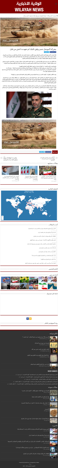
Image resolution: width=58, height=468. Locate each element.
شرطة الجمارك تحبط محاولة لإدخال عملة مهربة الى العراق (35, 418)
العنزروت (47, 409)
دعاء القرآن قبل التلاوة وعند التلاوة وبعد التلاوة (38, 355)
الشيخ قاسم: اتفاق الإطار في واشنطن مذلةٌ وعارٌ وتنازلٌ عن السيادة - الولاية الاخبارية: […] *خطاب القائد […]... (35, 381)
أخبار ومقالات (49, 15)
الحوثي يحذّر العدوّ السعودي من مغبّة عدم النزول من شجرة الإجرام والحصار (11, 178)
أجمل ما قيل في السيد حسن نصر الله (40, 349)
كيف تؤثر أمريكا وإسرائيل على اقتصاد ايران (39, 435)
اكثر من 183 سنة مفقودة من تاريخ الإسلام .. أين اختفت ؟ (35, 337)
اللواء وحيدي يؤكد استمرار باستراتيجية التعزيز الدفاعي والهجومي (31, 178)
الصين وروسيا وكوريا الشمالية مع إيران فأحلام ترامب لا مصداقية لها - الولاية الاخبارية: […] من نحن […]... (36, 374)
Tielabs (37, 462)
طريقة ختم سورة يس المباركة (42, 343)
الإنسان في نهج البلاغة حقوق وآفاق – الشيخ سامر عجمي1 (35, 390)
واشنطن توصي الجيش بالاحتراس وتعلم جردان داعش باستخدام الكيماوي (47, 158)
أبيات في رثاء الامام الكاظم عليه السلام (40, 364)
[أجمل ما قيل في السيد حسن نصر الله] (53, 351)
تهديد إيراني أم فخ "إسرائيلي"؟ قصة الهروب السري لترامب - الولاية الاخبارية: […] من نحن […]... (38, 376)
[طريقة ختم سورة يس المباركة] (53, 345)
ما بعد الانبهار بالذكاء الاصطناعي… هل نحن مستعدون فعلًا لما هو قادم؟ (32, 447)
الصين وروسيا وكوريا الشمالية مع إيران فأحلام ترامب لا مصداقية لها (33, 429)
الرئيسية (55, 15)
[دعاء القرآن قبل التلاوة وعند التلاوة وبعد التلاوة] (53, 359)
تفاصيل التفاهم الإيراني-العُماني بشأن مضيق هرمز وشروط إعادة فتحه (48, 178)
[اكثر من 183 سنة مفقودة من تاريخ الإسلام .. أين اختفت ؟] (53, 338)
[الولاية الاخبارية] (29, 3)
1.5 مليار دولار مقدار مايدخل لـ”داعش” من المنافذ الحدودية (35, 403)
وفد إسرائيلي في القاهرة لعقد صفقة (40, 396)
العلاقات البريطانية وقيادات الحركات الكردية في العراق (36, 453)
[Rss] (30, 318)
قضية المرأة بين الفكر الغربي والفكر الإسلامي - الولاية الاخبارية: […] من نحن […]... (40, 379)
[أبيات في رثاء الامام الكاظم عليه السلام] (53, 366)
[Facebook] (27, 318)
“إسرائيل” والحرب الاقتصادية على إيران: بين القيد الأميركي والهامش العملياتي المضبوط (28, 441)
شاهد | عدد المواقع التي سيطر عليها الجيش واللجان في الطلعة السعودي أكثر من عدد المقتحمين (10, 158)
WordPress (26, 462)
